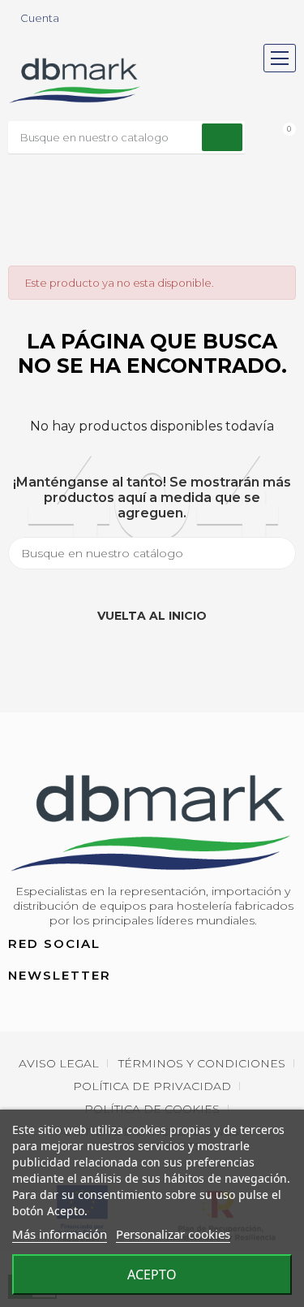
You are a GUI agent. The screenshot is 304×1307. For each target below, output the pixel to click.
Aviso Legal (59, 1063)
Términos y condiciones (201, 1063)
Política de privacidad (152, 1086)
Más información (59, 1234)
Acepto (152, 1274)
